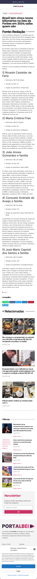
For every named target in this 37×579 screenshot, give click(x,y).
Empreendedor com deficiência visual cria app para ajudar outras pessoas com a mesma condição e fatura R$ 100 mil (18, 371)
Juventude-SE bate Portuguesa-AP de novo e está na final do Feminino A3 (23, 481)
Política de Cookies (12, 575)
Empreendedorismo (16, 13)
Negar (18, 571)
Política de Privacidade (23, 575)
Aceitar (18, 566)
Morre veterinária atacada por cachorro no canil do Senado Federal (22, 442)
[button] (34, 549)
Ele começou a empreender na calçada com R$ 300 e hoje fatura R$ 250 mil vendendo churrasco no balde (18, 339)
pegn (5, 292)
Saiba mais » (17, 436)
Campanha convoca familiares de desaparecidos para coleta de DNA (23, 456)
